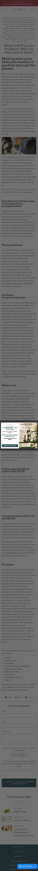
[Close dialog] (36, 423)
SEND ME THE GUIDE (10, 445)
